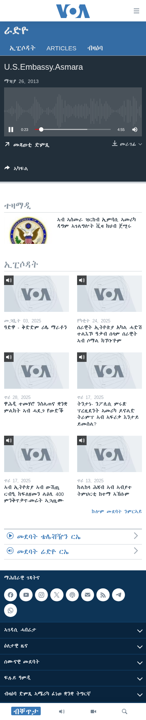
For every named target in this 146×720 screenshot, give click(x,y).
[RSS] (102, 594)
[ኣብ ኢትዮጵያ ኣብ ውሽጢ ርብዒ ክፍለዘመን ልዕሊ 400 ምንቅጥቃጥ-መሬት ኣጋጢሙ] (36, 454)
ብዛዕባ (95, 48)
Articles (61, 48)
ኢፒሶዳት (23, 48)
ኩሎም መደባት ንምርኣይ (117, 511)
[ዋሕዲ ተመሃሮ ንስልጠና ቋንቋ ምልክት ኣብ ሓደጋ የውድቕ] (36, 370)
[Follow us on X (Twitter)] (56, 594)
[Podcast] (72, 594)
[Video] (93, 711)
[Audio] (62, 711)
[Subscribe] (87, 594)
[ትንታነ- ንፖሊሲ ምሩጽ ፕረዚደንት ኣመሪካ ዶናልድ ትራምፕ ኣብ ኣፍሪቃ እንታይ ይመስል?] (109, 370)
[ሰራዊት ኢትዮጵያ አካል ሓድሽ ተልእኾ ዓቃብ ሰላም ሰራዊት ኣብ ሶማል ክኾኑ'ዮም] (109, 293)
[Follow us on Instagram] (41, 594)
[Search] (124, 711)
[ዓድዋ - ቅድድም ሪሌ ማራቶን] (36, 293)
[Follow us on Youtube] (25, 594)
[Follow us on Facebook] (10, 594)
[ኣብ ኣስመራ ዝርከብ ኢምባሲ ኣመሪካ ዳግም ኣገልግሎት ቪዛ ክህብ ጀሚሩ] (28, 230)
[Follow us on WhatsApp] (10, 610)
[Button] (16, 170)
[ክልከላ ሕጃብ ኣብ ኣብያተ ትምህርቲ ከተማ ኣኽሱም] (109, 454)
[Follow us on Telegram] (118, 594)
